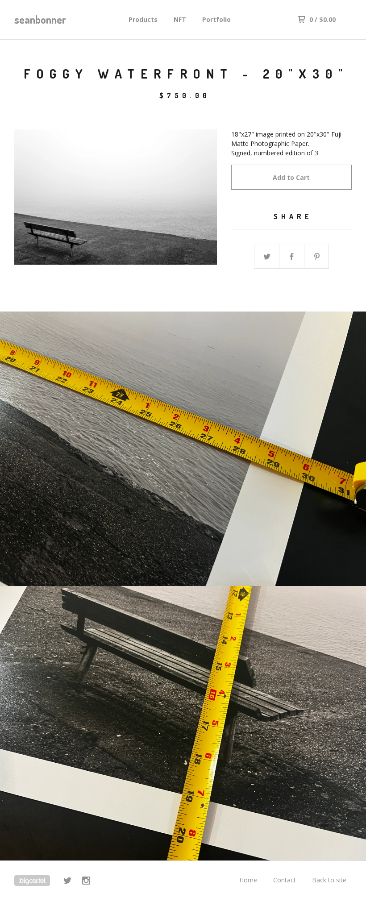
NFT (180, 19)
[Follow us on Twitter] (67, 882)
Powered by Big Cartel (32, 880)
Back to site (329, 880)
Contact (284, 880)
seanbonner (40, 19)
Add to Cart (291, 177)
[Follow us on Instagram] (86, 882)
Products (143, 19)
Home (248, 880)
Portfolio (216, 19)
